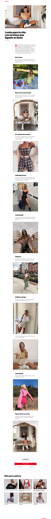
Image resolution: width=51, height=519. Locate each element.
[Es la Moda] (6, 1)
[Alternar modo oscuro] (45, 1)
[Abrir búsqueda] (43, 1)
